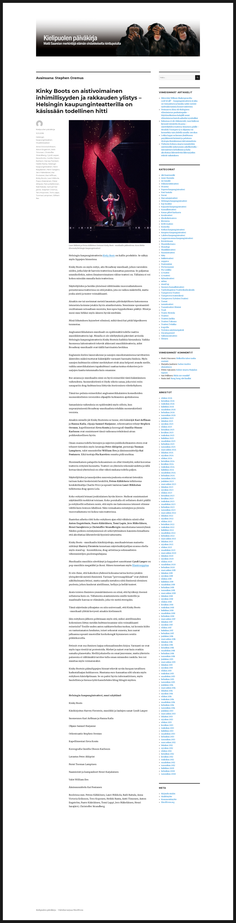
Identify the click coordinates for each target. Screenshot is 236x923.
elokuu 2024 (166, 458)
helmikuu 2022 (168, 536)
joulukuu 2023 (167, 481)
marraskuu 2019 (168, 570)
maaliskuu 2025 (168, 441)
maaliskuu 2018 (168, 613)
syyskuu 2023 (167, 490)
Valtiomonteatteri (169, 336)
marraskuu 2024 (168, 450)
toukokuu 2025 (167, 435)
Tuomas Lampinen (44, 195)
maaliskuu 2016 (168, 650)
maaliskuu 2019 (168, 585)
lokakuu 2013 (167, 716)
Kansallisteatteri (168, 209)
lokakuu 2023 (167, 487)
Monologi (165, 247)
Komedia (165, 227)
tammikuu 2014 (168, 708)
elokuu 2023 (166, 493)
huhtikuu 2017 (167, 630)
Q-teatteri (165, 275)
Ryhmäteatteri (167, 278)
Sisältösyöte (166, 796)
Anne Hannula (167, 178)
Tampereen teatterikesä (172, 296)
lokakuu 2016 (167, 642)
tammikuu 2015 (168, 682)
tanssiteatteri (167, 304)
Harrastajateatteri (169, 198)
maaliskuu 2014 (168, 702)
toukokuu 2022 (167, 527)
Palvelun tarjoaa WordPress (70, 910)
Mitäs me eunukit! (181, 375)
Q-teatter (165, 273)
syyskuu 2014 (167, 694)
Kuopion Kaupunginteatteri (173, 232)
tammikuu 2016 (168, 656)
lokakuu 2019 (167, 573)
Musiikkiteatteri (43, 143)
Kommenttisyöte (169, 799)
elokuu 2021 (166, 547)
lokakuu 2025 (167, 421)
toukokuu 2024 (168, 467)
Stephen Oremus (49, 190)
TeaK (163, 310)
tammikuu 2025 (168, 447)
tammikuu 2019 (168, 590)
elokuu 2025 (166, 427)
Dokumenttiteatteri (170, 184)
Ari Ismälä (165, 181)
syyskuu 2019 (167, 576)
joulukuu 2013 (167, 711)
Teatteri (165, 316)
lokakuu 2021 (167, 541)
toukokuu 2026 (167, 404)
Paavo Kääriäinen (43, 181)
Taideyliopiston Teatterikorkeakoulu (177, 290)
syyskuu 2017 (167, 625)
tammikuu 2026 (168, 415)
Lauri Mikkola (53, 178)
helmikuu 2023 (168, 507)
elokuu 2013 (166, 722)
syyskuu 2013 (167, 719)
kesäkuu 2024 (167, 464)
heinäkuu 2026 (167, 401)
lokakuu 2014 (167, 691)
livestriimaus (167, 241)
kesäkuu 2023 (167, 498)
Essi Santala (166, 192)
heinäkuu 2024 (168, 461)
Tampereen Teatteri (170, 293)
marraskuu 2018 (168, 593)
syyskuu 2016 (167, 645)
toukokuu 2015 (167, 673)
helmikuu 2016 (167, 653)
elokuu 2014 (166, 696)
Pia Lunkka (166, 270)
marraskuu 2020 (168, 553)
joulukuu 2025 (167, 418)
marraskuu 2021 (168, 539)
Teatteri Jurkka (168, 319)
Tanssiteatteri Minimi (171, 307)
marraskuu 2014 (168, 688)
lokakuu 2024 (167, 453)
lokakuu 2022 (167, 516)
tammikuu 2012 (168, 765)
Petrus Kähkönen (51, 184)
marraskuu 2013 (168, 714)
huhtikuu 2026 (167, 407)
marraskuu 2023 (168, 484)
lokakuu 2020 (167, 556)
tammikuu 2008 (168, 774)
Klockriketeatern (168, 218)
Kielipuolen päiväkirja (45, 129)
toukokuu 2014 (167, 699)
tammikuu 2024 (168, 478)
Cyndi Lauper (53, 155)
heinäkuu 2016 (167, 648)
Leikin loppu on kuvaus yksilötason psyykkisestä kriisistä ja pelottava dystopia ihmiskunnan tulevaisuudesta (178, 138)
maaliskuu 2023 (168, 504)
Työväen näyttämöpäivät (172, 330)
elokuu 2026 (166, 398)
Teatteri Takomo (169, 321)
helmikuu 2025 (167, 444)
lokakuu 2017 (166, 622)
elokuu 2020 (166, 562)
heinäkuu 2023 (167, 496)
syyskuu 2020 (167, 559)
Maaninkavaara (168, 244)
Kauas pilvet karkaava (171, 212)
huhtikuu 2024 (167, 470)
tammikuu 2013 (168, 739)
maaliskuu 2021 (168, 550)
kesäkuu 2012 (167, 757)
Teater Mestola (168, 313)
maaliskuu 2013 (168, 734)
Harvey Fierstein (51, 161)
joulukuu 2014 (167, 685)
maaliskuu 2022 (168, 533)
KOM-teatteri (167, 224)
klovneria (165, 221)
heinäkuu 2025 (167, 430)
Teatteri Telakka (168, 324)
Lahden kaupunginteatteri (173, 235)
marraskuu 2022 (168, 513)
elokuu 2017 (166, 628)
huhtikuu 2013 (167, 731)
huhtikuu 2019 (167, 582)
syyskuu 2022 (167, 519)
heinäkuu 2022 (167, 524)
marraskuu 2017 (168, 619)
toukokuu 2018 (167, 607)
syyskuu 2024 (167, 455)
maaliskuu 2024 (168, 473)
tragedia (165, 327)
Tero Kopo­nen (42, 192)
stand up (165, 284)
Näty (163, 255)
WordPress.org (168, 802)
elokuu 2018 (166, 602)
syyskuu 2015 (167, 668)
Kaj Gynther (166, 204)
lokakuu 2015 (167, 665)
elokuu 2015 (166, 671)
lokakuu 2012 (167, 745)
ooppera (165, 261)
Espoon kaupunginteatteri (173, 189)
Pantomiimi (166, 264)
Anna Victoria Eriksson (45, 146)
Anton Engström (43, 149)
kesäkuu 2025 (167, 432)
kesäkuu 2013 (167, 725)
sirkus (164, 281)
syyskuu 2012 (167, 748)
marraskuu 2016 (168, 639)
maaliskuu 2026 (168, 409)
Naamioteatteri (168, 253)
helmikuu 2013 (167, 737)
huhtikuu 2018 (167, 610)
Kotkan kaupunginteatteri (173, 230)
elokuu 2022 (166, 521)
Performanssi (167, 267)
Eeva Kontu (41, 158)
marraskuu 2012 (168, 742)
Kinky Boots (41, 178)
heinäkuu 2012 (167, 754)
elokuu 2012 (166, 751)
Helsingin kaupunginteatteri (174, 201)
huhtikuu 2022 (167, 530)
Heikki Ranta (41, 164)
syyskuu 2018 (167, 599)
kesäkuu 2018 (167, 605)
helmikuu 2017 (167, 633)
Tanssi (164, 301)
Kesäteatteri (166, 215)
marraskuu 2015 (168, 662)
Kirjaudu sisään (168, 794)
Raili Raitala (41, 187)
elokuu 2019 (166, 579)
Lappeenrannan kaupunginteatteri (177, 238)
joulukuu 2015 (167, 659)
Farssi (164, 195)
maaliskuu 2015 (168, 676)
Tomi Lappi (54, 192)
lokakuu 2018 (167, 596)
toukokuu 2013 (167, 728)
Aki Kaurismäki (168, 175)
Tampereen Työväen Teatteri (174, 298)
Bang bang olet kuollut (181, 378)
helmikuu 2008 (168, 771)
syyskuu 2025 (167, 424)
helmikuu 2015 (167, 679)
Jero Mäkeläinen (43, 172)
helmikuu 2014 (167, 705)
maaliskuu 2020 (168, 564)
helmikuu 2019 (167, 587)
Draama (165, 187)
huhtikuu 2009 (167, 768)
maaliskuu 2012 (168, 762)
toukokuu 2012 (167, 760)
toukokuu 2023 (167, 501)
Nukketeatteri (167, 258)
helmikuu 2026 (168, 412)
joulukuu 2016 (167, 636)
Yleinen (164, 339)
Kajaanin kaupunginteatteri (173, 207)
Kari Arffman (51, 175)
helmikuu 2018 (167, 616)
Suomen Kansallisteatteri (172, 287)
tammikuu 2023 (168, 510)
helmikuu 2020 (168, 567)
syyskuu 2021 (167, 544)
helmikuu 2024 (168, 475)
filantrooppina (140, 565)
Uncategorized (168, 333)
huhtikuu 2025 (167, 438)
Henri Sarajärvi (53, 169)
